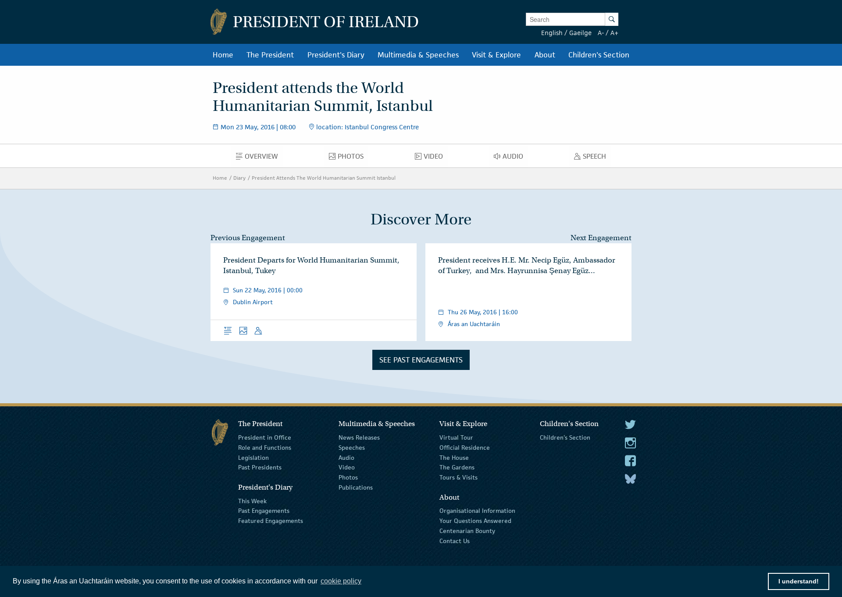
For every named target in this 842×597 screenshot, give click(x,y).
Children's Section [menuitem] (598, 55)
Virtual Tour (456, 437)
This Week (252, 501)
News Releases (359, 437)
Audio (346, 457)
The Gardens (457, 467)
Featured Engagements (270, 521)
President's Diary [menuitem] (335, 55)
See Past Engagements (421, 360)
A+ (614, 32)
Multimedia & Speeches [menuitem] (418, 55)
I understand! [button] (798, 581)
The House (454, 457)
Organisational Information (477, 511)
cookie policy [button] (341, 581)
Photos (348, 477)
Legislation (253, 457)
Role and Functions (264, 447)
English (552, 32)
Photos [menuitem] (353, 158)
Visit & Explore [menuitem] (496, 55)
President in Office (264, 437)
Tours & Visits (458, 477)
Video (347, 467)
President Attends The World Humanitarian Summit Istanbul (324, 177)
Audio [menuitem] (515, 158)
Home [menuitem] (223, 55)
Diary (239, 177)
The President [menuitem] (270, 55)
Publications (356, 487)
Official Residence (464, 447)
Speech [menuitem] (597, 158)
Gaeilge (580, 32)
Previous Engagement (247, 237)
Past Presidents (260, 467)
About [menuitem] (545, 55)
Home (220, 177)
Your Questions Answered (475, 521)
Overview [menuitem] (264, 158)
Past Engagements (263, 511)
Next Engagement (601, 237)
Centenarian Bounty (467, 531)
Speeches (352, 447)
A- (601, 32)
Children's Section (565, 437)
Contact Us (454, 541)
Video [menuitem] (435, 158)
